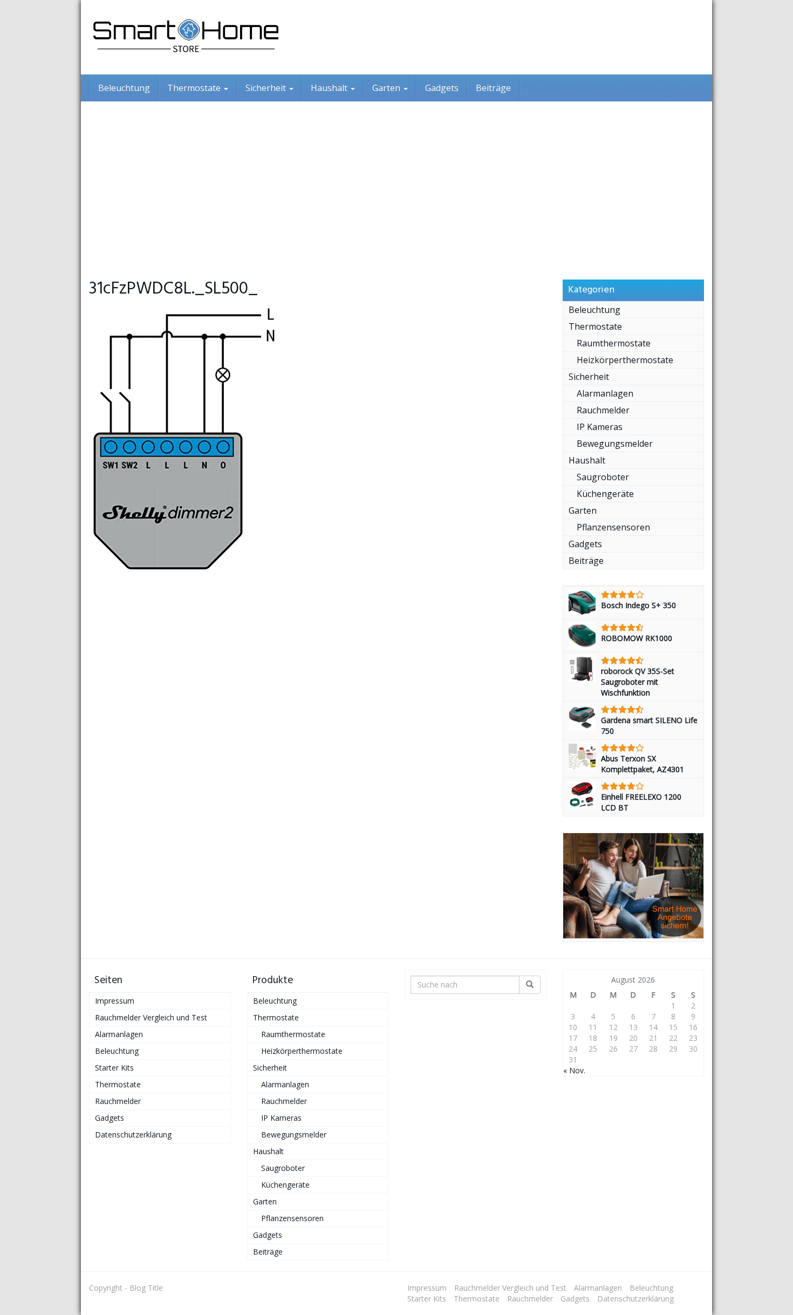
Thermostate (195, 88)
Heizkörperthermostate (625, 360)
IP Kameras (600, 427)
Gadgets (442, 88)
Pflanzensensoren (613, 527)
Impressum (114, 1001)
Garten (387, 88)
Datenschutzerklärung (133, 1134)
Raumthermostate (614, 343)
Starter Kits (114, 1067)
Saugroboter (603, 477)
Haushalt (330, 88)
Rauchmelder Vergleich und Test (151, 1017)
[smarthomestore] (186, 37)
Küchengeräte (605, 494)
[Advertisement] (396, 182)
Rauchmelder (603, 410)
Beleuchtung (124, 88)
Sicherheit (266, 88)
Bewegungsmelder (615, 443)
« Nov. (574, 1070)
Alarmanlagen (605, 393)
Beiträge (493, 88)
